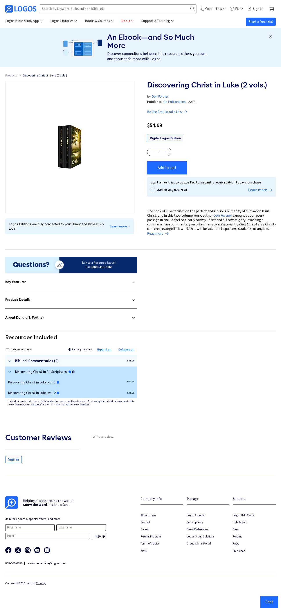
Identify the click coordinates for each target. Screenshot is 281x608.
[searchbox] (118, 8)
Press (143, 550)
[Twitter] (18, 550)
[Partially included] (73, 371)
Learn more (118, 226)
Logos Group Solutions (200, 536)
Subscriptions (195, 522)
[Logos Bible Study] (20, 8)
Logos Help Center (244, 515)
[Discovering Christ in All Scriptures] (70, 372)
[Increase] (167, 151)
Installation (239, 522)
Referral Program (150, 536)
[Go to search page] (192, 9)
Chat (269, 602)
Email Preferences (197, 529)
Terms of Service (149, 543)
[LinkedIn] (47, 550)
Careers (144, 529)
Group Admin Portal (199, 543)
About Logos (148, 515)
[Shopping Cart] (271, 9)
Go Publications (174, 101)
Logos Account (196, 515)
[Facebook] (8, 550)
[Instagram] (28, 550)
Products (11, 75)
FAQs (236, 543)
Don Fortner (160, 96)
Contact (145, 522)
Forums (237, 536)
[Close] (270, 36)
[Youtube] (37, 550)
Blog (235, 529)
